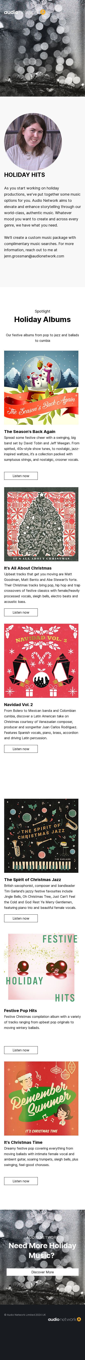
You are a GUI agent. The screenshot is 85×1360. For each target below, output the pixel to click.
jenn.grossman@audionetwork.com (34, 256)
